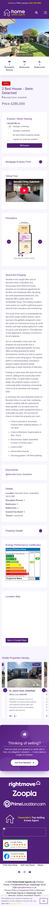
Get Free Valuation (23, 763)
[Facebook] (19, 872)
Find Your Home (10, 865)
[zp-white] (24, 793)
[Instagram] (24, 872)
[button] (36, 12)
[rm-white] (24, 783)
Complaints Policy (27, 890)
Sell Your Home (28, 865)
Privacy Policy (10, 890)
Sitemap (40, 890)
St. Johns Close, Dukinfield (22, 691)
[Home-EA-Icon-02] (10, 819)
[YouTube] (29, 872)
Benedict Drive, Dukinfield (20, 474)
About (40, 865)
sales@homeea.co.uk (26, 887)
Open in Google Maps (17, 640)
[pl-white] (24, 803)
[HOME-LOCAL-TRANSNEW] (14, 12)
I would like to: (13, 123)
